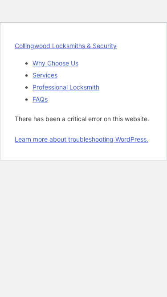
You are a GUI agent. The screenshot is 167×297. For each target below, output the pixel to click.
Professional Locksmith (66, 87)
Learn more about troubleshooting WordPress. (81, 139)
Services (45, 75)
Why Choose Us (55, 63)
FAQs (40, 99)
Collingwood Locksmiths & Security (66, 45)
